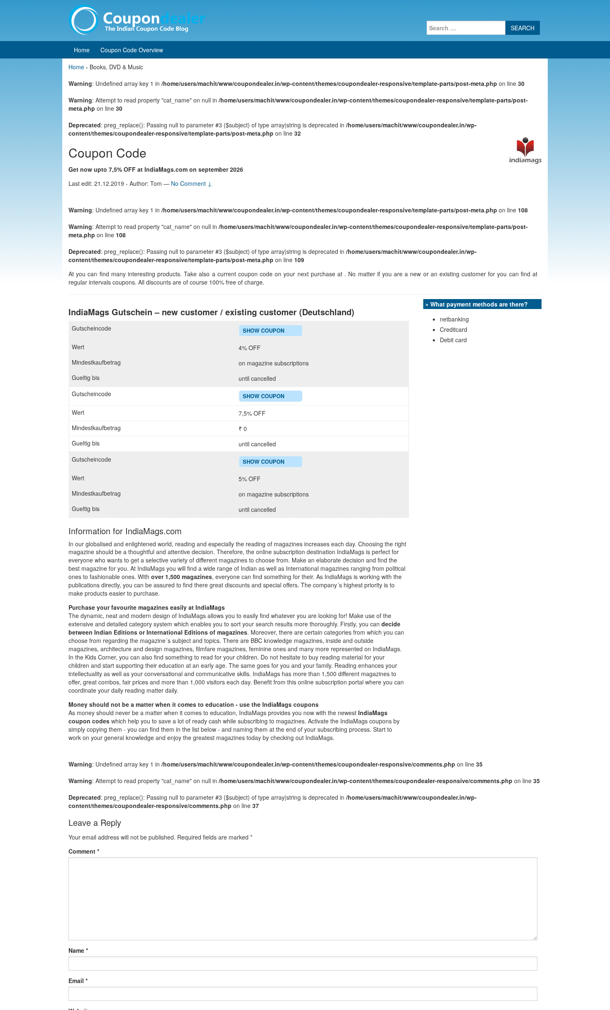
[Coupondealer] (136, 19)
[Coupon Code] (525, 150)
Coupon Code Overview (131, 50)
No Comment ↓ (191, 183)
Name (78, 950)
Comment (83, 851)
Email (78, 980)
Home (82, 50)
